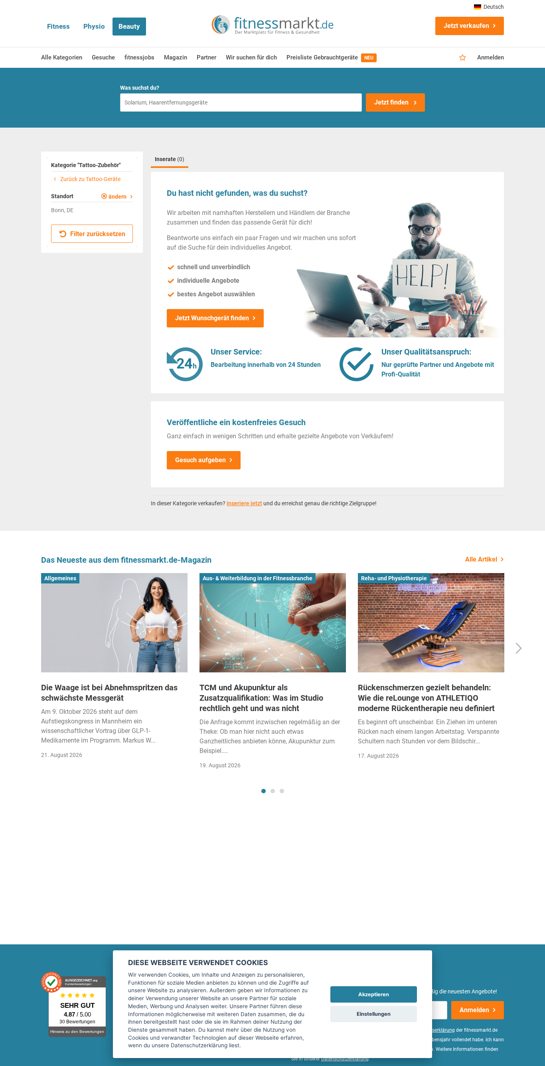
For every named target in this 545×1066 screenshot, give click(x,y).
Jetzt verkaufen (466, 26)
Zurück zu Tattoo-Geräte (89, 179)
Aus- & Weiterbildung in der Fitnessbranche (257, 578)
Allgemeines (60, 578)
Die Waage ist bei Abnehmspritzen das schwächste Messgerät (109, 693)
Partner (206, 57)
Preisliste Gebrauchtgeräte (329, 57)
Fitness (58, 26)
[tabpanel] (114, 668)
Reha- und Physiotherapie (394, 578)
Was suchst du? (139, 88)
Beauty (129, 26)
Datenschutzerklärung (345, 1059)
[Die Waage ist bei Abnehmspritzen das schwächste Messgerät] (114, 623)
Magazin (175, 57)
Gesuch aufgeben (200, 460)
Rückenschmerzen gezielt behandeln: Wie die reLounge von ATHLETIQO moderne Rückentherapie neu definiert (426, 698)
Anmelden (490, 57)
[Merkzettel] (463, 57)
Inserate (169, 159)
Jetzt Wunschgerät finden (212, 318)
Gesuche (103, 57)
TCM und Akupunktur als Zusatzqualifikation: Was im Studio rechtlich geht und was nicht (261, 698)
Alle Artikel (481, 559)
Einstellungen (374, 1014)
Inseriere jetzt (244, 503)
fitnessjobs (139, 57)
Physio (94, 26)
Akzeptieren (373, 994)
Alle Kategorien (61, 57)
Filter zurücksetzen (97, 234)
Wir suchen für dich (251, 57)
